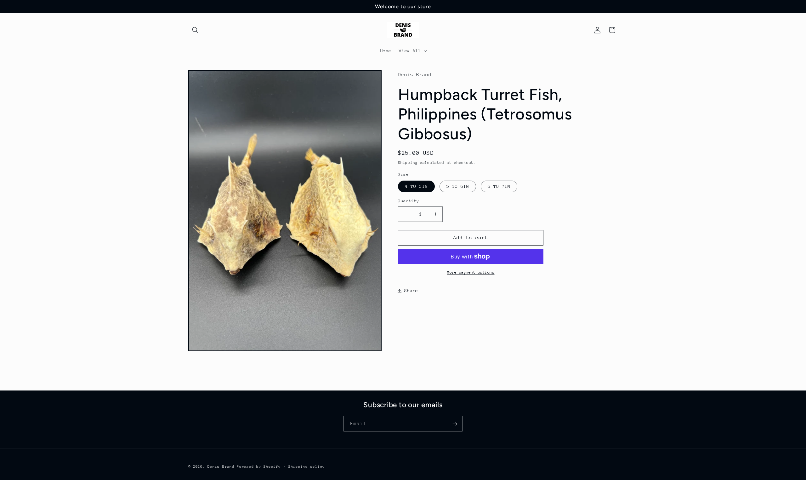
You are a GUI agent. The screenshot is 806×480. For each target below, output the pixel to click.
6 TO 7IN (499, 186)
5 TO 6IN (457, 186)
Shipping (407, 162)
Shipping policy (306, 467)
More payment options (471, 272)
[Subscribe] (455, 423)
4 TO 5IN (416, 186)
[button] (195, 30)
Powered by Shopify (259, 467)
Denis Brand (220, 467)
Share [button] (411, 290)
